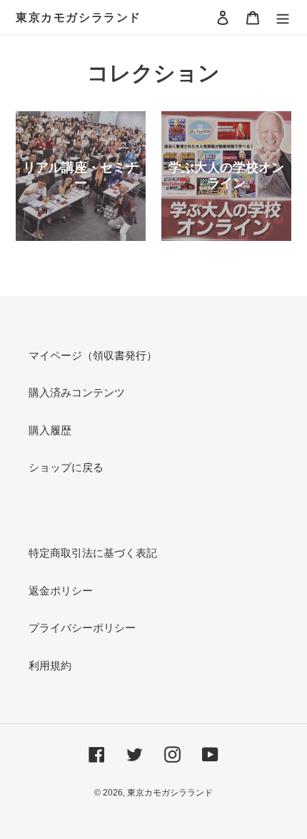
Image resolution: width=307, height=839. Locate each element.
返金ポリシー (61, 591)
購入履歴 (50, 430)
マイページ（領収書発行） (93, 355)
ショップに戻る (66, 467)
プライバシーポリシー (82, 628)
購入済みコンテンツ (77, 392)
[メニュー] (283, 17)
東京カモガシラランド (78, 17)
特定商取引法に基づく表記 (93, 553)
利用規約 (50, 665)
